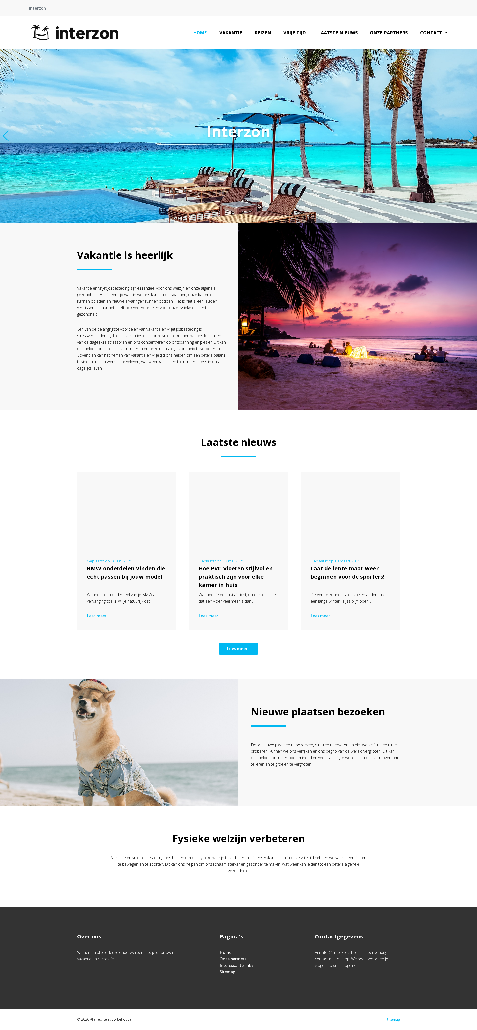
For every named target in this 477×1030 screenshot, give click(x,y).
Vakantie (230, 33)
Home (200, 33)
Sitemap (227, 972)
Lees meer (96, 616)
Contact (431, 33)
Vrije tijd (294, 33)
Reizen (263, 33)
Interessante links (236, 965)
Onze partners (389, 33)
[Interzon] (74, 33)
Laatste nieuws (338, 33)
